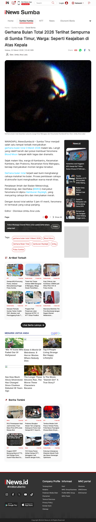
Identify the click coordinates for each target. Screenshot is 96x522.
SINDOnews (82, 489)
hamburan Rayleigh (40, 244)
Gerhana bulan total (15, 173)
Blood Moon (11, 154)
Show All (58, 217)
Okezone (81, 486)
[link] (76, 50)
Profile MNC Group (68, 493)
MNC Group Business (69, 489)
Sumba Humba (26, 21)
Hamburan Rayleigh (36, 192)
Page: (7, 217)
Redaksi (45, 489)
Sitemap (45, 509)
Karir (63, 486)
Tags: (7, 237)
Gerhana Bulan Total (21, 244)
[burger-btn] (89, 3)
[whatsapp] (80, 50)
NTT (41, 21)
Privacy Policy (47, 502)
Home (10, 21)
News (51, 21)
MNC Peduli (66, 496)
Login (61, 3)
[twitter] (89, 50)
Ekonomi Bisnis (67, 21)
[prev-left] (43, 217)
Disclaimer (46, 496)
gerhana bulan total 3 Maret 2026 (22, 148)
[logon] (7, 3)
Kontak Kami (46, 506)
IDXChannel (82, 493)
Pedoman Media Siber (50, 493)
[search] (53, 3)
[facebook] (85, 50)
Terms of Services (48, 499)
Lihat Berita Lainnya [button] (32, 325)
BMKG (37, 189)
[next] (53, 217)
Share (70, 50)
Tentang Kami (47, 486)
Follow (55, 226)
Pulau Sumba (18, 249)
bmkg (54, 244)
